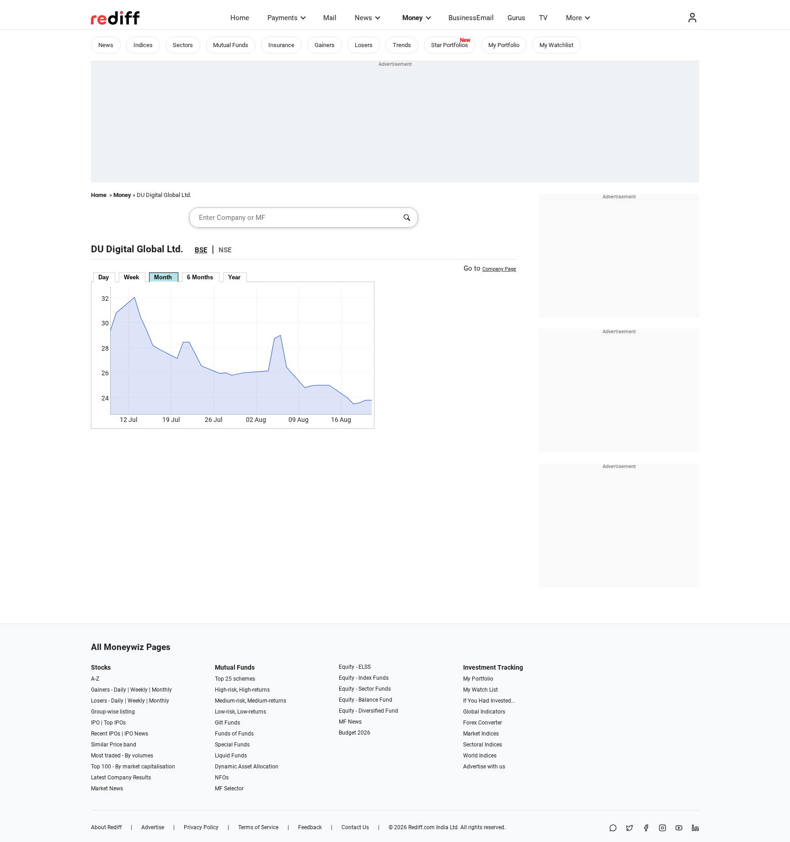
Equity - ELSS (355, 667)
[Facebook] (646, 828)
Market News (107, 788)
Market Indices (481, 733)
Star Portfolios (449, 45)
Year (234, 277)
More (574, 18)
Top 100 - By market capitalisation (133, 766)
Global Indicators (484, 712)
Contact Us (355, 827)
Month (163, 277)
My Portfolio (503, 45)
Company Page (499, 269)
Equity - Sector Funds (365, 689)
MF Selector (229, 788)
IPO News (136, 733)
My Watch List (480, 690)
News (363, 18)
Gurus (516, 18)
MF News (350, 722)
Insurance (281, 45)
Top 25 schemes (235, 679)
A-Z (95, 679)
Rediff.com (421, 827)
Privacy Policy (201, 827)
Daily (120, 690)
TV (543, 18)
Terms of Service (258, 827)
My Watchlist (556, 45)
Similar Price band (113, 744)
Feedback (310, 827)
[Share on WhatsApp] (613, 828)
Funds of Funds (234, 733)
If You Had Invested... (489, 701)
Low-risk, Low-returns (240, 712)
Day (103, 277)
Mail (329, 18)
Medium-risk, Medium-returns (250, 701)
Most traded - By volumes (122, 755)
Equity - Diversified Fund (368, 711)
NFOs (222, 777)
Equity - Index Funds (364, 678)
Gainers (325, 45)
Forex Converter (482, 722)
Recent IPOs (105, 733)
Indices (143, 45)
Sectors (183, 45)
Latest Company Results (121, 777)
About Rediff (106, 827)
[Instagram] (662, 828)
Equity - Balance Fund (365, 700)
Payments (282, 18)
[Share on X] (629, 828)
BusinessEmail (471, 18)
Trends (402, 45)
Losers (364, 45)
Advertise (152, 827)
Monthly (162, 690)
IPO (95, 722)
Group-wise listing (113, 712)
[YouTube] (679, 828)
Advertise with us (484, 766)
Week (131, 277)
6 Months (200, 277)
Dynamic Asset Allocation (246, 766)
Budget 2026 (354, 733)
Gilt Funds (227, 722)
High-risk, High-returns (242, 690)
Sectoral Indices (482, 744)
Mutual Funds (230, 45)
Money (412, 18)
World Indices (479, 755)
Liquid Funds (231, 755)
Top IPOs (115, 722)
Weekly (139, 690)
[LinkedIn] (695, 828)
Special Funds (232, 744)
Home (239, 18)
